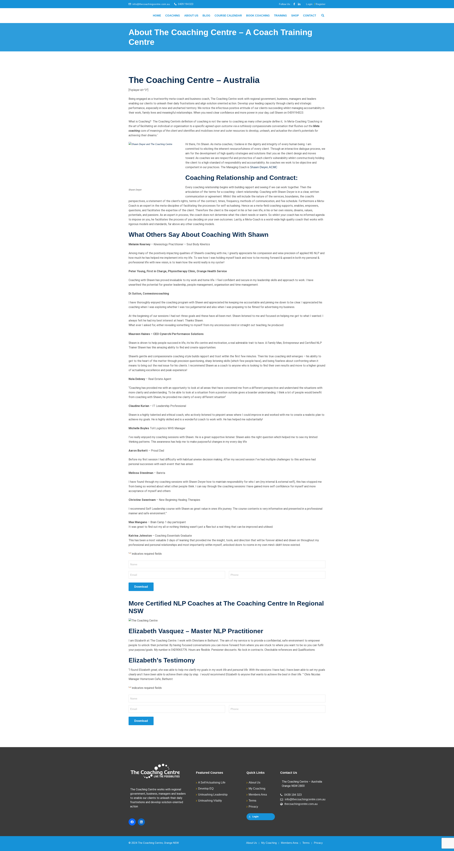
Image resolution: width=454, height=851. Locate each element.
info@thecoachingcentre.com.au (151, 4)
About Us (191, 15)
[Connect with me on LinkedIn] (299, 4)
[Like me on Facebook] (294, 4)
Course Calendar (228, 15)
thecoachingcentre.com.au (301, 803)
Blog (206, 15)
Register (320, 4)
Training (280, 15)
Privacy (253, 806)
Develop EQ (206, 788)
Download (141, 586)
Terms (252, 800)
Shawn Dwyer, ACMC (263, 167)
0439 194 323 (293, 794)
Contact (309, 15)
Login (309, 4)
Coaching (172, 15)
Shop (295, 15)
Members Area (258, 794)
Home (157, 15)
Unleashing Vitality (210, 800)
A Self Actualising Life (211, 782)
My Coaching (257, 788)
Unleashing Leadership (213, 794)
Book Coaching (258, 15)
